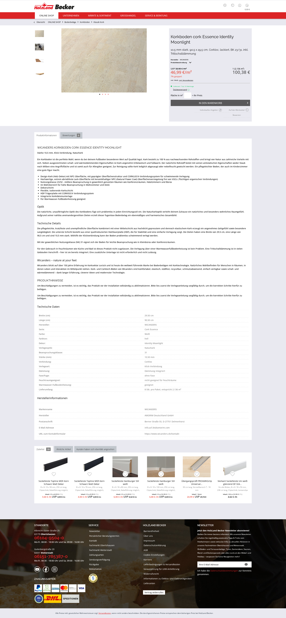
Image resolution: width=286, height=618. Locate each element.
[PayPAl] (38, 588)
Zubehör (43, 449)
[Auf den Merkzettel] (54, 474)
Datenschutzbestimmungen (224, 570)
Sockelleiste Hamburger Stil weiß (125, 486)
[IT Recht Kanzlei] (95, 578)
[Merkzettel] (233, 5)
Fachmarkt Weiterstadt (100, 550)
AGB (146, 550)
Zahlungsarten (96, 554)
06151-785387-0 (51, 556)
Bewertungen (71, 135)
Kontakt (93, 540)
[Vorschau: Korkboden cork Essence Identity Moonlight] (39, 33)
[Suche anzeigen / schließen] (225, 5)
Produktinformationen (46, 135)
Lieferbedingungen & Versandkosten (162, 564)
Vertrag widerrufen (154, 592)
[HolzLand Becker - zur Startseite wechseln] (54, 6)
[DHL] (52, 598)
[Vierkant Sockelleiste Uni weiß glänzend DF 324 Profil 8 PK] (232, 466)
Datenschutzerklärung (155, 545)
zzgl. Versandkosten (186, 80)
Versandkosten (104, 613)
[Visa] (81, 588)
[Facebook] (47, 569)
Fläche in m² (177, 95)
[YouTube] (38, 569)
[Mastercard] (64, 588)
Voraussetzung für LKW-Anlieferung (161, 569)
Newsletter (94, 531)
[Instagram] (55, 569)
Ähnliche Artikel (63, 449)
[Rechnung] (47, 588)
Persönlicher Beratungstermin (104, 535)
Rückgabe (94, 564)
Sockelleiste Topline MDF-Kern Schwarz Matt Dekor (54, 486)
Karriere (148, 559)
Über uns (148, 535)
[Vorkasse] (55, 588)
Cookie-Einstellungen (154, 554)
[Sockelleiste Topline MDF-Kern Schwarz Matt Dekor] (53, 466)
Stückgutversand (181, 89)
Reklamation (95, 569)
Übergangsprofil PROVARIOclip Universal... (196, 485)
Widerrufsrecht (151, 573)
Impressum (149, 540)
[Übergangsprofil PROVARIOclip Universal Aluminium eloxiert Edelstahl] (196, 466)
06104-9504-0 (49, 537)
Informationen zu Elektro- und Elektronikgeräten (168, 578)
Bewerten (237, 115)
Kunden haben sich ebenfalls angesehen (95, 449)
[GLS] (38, 598)
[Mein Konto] (240, 5)
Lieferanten (149, 583)
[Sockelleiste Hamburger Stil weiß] (125, 466)
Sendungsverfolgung (99, 559)
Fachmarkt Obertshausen (102, 545)
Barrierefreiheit (151, 531)
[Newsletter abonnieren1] (246, 564)
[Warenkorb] (247, 5)
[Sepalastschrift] (73, 588)
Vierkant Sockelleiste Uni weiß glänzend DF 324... (232, 486)
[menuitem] (225, 5)
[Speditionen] (70, 598)
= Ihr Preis (197, 95)
